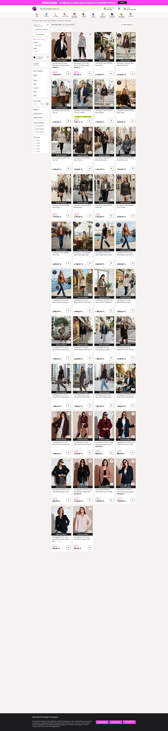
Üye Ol (128, 9)
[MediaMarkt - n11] (84, 2)
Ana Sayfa (35, 20)
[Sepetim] (119, 8)
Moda (41, 20)
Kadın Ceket (68, 20)
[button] (59, 58)
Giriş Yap (133, 9)
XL (64, 29)
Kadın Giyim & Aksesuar (50, 20)
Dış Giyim (60, 20)
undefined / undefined (41, 29)
